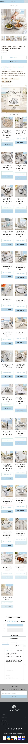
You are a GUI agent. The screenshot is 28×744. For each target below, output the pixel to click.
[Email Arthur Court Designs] (6, 729)
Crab (9, 81)
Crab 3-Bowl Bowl (9, 671)
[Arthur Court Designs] (14, 1)
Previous (3, 664)
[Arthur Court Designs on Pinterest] (14, 729)
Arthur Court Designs (11, 733)
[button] (14, 678)
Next (16, 5)
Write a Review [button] (14, 635)
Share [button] (9, 675)
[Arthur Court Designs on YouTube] (21, 729)
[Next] (25, 21)
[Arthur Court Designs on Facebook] (9, 729)
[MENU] (1, 1)
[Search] (22, 1)
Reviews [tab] (4, 642)
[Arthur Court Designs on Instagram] (11, 729)
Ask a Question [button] (14, 638)
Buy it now (14, 61)
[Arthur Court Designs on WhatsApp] (19, 729)
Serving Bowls (15, 78)
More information (7, 85)
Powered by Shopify (20, 733)
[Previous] (2, 21)
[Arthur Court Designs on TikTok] (16, 729)
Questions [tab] (13, 642)
